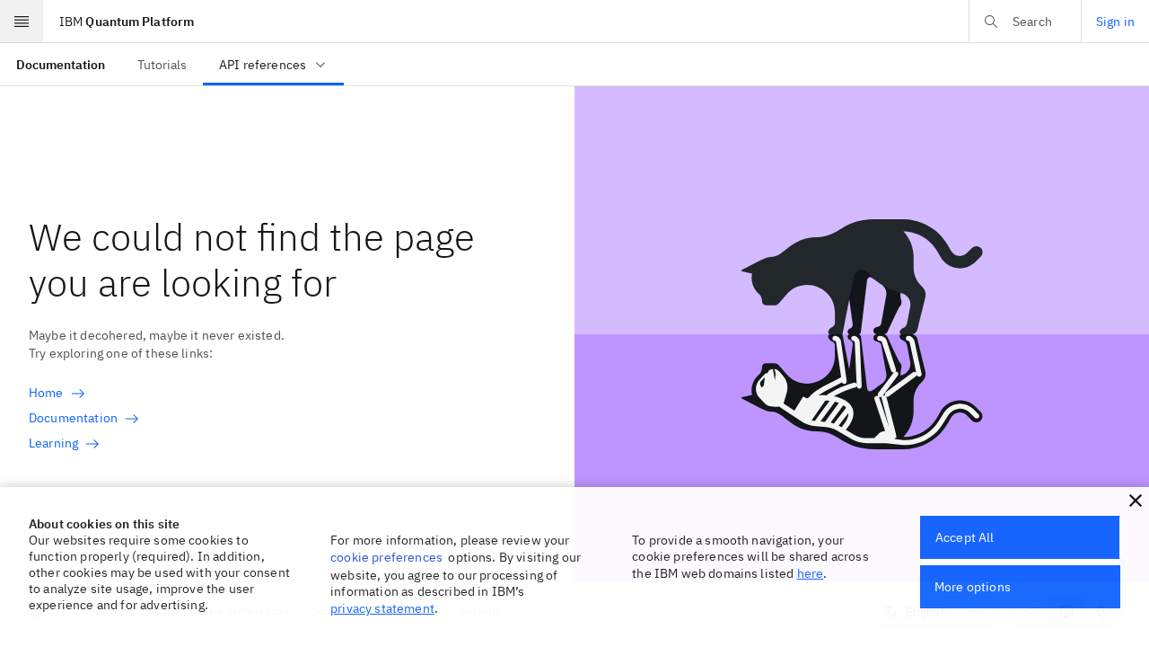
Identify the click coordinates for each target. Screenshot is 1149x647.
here (810, 573)
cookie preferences (386, 557)
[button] (1135, 500)
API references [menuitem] (262, 65)
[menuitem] (60, 64)
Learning (53, 443)
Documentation (73, 418)
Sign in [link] (1115, 21)
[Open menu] (21, 21)
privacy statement (382, 608)
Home (46, 393)
